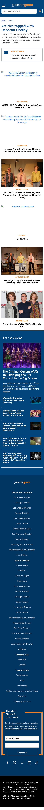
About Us (22, 696)
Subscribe (22, 752)
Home (3, 21)
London (22, 664)
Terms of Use (27, 798)
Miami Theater (22, 523)
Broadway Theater (22, 497)
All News (22, 649)
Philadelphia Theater (22, 528)
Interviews (22, 145)
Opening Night (22, 277)
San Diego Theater (22, 628)
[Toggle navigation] (1, 5)
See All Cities (22, 555)
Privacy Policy (15, 798)
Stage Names (22, 675)
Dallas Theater (22, 602)
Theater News (22, 565)
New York (22, 659)
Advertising (22, 685)
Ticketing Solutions (22, 701)
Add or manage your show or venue (22, 691)
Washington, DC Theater (22, 544)
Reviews (22, 235)
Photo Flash (22, 189)
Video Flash (22, 102)
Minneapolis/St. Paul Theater (22, 549)
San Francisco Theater (22, 534)
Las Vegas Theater (22, 518)
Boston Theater (22, 513)
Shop (22, 680)
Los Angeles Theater (22, 508)
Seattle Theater (22, 539)
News (11, 21)
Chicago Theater (22, 502)
